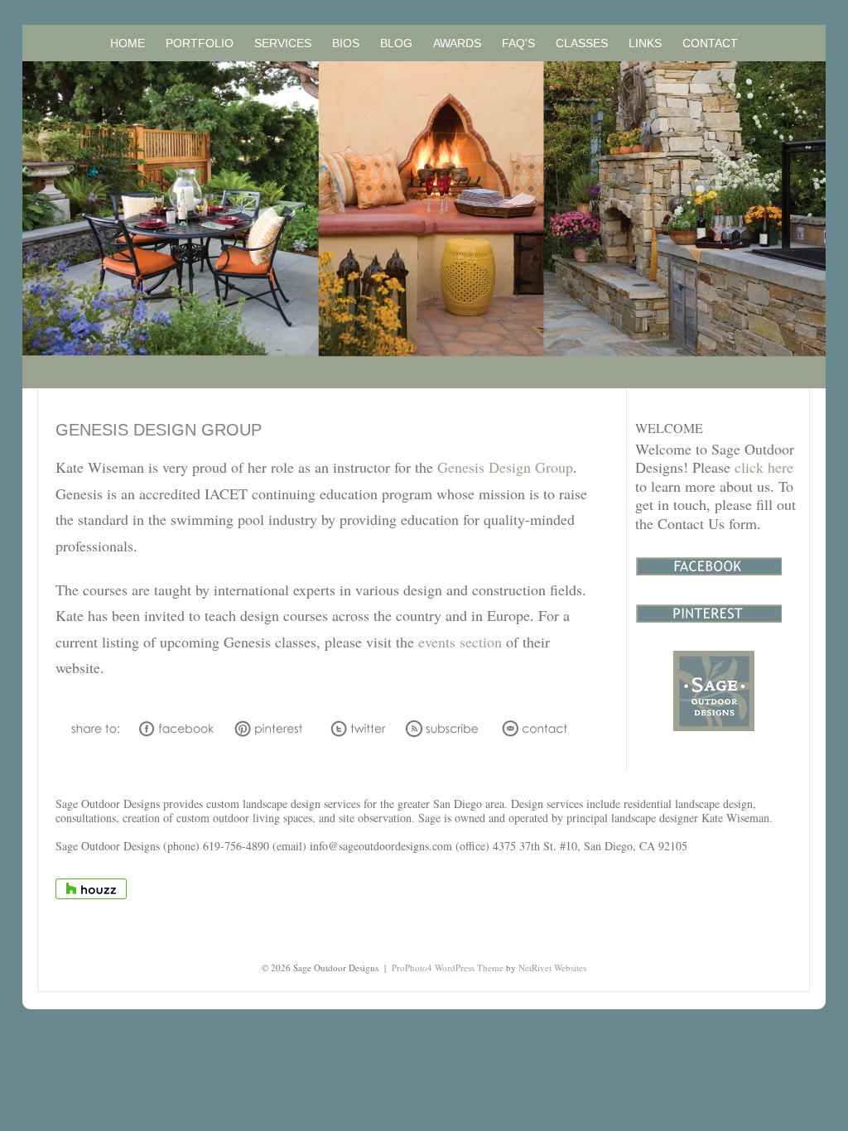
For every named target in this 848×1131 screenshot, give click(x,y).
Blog (396, 43)
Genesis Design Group (505, 467)
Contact (710, 43)
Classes (582, 43)
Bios (345, 43)
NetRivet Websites (552, 967)
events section (460, 642)
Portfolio (200, 43)
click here (764, 467)
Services (282, 43)
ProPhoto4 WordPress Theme (448, 967)
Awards (457, 43)
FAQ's (518, 43)
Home (127, 43)
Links (645, 43)
